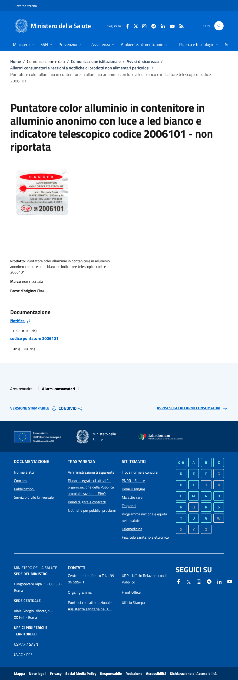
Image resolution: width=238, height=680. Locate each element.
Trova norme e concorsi (140, 472)
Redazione (134, 673)
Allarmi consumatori (58, 388)
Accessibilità (156, 673)
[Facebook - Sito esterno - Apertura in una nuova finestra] (125, 26)
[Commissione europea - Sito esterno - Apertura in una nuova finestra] (38, 437)
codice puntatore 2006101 (34, 338)
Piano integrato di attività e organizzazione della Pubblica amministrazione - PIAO (91, 487)
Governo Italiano (25, 5)
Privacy (56, 673)
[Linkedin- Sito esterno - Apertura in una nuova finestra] (219, 581)
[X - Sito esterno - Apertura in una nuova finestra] (136, 26)
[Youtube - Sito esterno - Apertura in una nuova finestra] (170, 26)
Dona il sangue (133, 489)
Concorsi (20, 480)
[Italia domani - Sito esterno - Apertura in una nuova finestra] (163, 436)
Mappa (19, 673)
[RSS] (179, 26)
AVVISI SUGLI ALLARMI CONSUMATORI (188, 408)
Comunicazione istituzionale (96, 61)
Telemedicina (132, 529)
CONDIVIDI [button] (68, 408)
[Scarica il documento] (29, 321)
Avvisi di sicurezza (143, 61)
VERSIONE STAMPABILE (29, 408)
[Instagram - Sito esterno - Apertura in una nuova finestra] (142, 26)
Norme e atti (24, 472)
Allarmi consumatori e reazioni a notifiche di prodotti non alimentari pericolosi (79, 68)
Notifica (17, 321)
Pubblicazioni (24, 489)
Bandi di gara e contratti (87, 502)
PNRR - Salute (133, 480)
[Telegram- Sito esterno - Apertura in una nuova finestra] (151, 26)
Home (15, 61)
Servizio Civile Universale (34, 497)
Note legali (37, 673)
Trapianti (129, 505)
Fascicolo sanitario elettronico (145, 537)
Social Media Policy (80, 673)
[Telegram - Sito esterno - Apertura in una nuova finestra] (209, 581)
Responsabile (111, 673)
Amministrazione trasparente (91, 472)
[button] (219, 25)
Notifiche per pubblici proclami (92, 510)
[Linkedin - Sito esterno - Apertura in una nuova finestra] (161, 26)
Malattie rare (132, 497)
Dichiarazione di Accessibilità (193, 673)
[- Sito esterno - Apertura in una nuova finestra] (229, 581)
